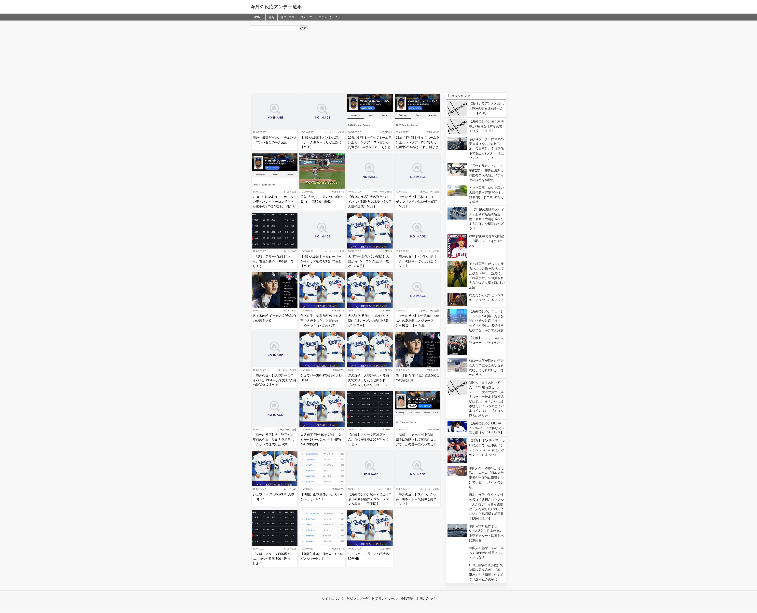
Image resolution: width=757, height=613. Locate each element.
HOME (258, 17)
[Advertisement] (378, 61)
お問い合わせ (425, 598)
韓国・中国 (288, 17)
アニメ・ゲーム (328, 17)
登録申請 (407, 598)
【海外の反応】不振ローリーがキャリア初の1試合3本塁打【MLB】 (416, 201)
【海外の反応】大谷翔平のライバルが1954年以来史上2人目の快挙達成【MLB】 (370, 201)
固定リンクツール (384, 598)
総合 (271, 17)
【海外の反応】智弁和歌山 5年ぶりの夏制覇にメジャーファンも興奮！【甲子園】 (417, 320)
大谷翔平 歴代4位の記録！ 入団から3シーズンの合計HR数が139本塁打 (368, 261)
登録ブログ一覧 (358, 598)
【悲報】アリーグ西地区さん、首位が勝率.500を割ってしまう (273, 261)
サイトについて (333, 598)
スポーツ (306, 17)
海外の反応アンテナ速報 (276, 6)
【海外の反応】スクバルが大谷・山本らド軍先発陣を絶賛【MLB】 (416, 499)
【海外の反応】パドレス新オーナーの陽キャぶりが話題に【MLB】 (320, 142)
